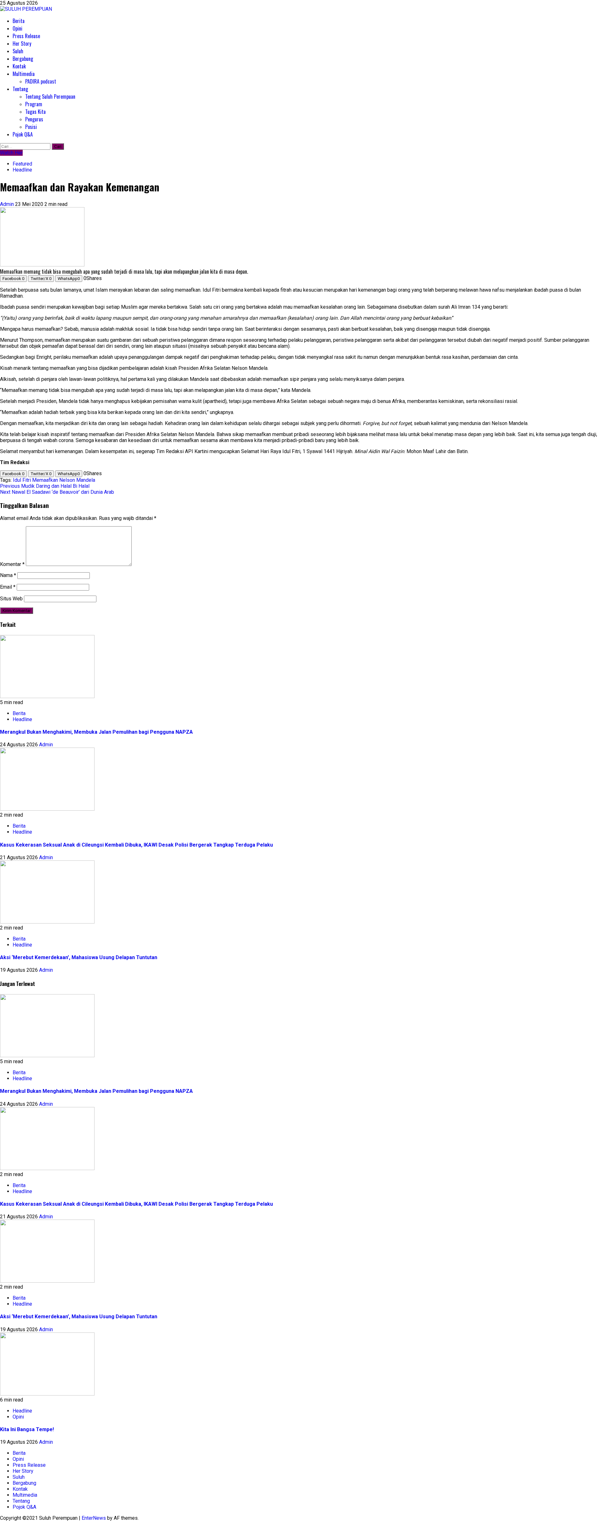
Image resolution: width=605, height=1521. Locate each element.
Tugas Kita (35, 111)
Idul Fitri (22, 480)
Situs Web (11, 599)
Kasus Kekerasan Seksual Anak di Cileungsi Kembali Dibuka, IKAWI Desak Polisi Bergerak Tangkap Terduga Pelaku (136, 845)
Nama (8, 575)
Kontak (19, 66)
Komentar (12, 564)
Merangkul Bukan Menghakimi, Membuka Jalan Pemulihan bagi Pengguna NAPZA (96, 732)
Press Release (26, 36)
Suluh (18, 51)
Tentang (20, 89)
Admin (7, 204)
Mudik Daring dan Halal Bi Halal (44, 486)
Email (7, 587)
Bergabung (23, 58)
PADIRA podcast (40, 81)
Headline (22, 170)
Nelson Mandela (77, 480)
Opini (17, 28)
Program (33, 104)
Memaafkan (45, 480)
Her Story (22, 43)
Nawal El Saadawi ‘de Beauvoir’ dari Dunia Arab (57, 492)
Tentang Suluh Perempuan (50, 96)
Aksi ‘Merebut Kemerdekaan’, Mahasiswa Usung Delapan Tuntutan (78, 957)
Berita (19, 21)
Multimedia (24, 74)
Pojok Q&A (23, 134)
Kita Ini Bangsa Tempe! (27, 1429)
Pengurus (34, 119)
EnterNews (94, 1518)
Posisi (31, 127)
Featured (22, 164)
